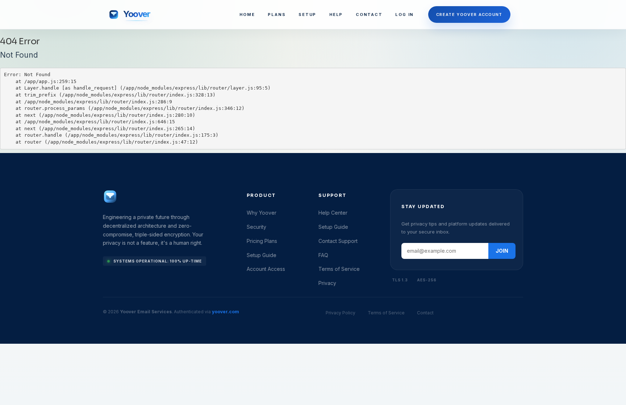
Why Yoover (261, 213)
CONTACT (369, 14)
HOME (247, 14)
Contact (425, 312)
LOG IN (404, 14)
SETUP (307, 14)
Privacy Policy (340, 312)
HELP (336, 14)
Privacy (327, 283)
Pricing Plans (262, 241)
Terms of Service (339, 269)
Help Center (332, 213)
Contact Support (338, 241)
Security (256, 227)
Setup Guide (261, 255)
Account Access (266, 269)
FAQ (323, 255)
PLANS (276, 14)
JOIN (502, 251)
